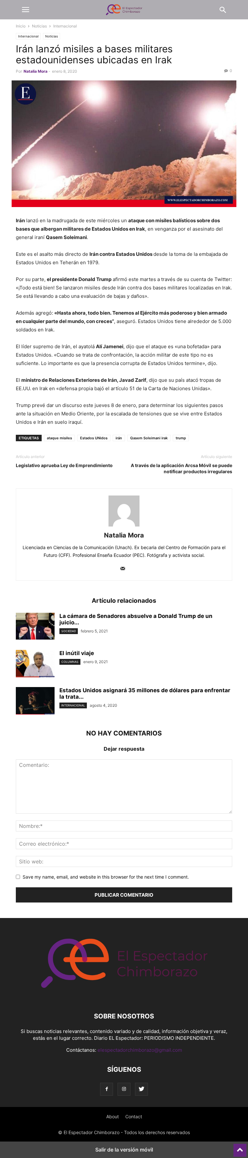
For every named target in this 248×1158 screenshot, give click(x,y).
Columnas (69, 661)
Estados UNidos (94, 438)
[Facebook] (106, 1089)
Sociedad (68, 631)
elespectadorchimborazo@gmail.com (140, 1050)
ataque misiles (59, 438)
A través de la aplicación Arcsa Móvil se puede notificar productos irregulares (181, 468)
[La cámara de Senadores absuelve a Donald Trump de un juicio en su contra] (35, 627)
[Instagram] (124, 1089)
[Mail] (122, 569)
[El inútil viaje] (35, 664)
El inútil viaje (76, 653)
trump (181, 438)
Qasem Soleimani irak (149, 438)
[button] (25, 9)
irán (119, 438)
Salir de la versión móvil (124, 1149)
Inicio (21, 26)
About (112, 1116)
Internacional (65, 26)
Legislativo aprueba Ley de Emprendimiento (64, 465)
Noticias (39, 26)
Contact (133, 1116)
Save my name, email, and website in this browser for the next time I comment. (106, 877)
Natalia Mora (35, 71)
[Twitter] (141, 1089)
